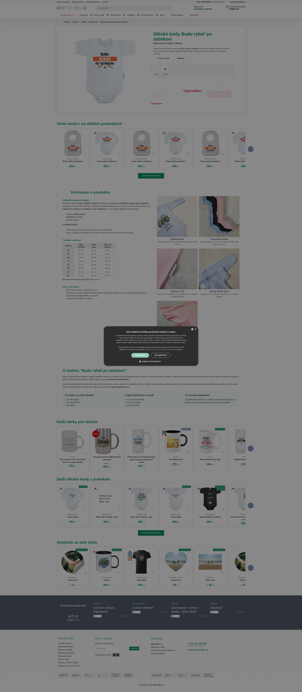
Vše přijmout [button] (140, 355)
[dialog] (151, 346)
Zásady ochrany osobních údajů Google (158, 349)
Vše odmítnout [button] (160, 355)
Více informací (178, 349)
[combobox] (192, 329)
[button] (151, 361)
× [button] (195, 329)
